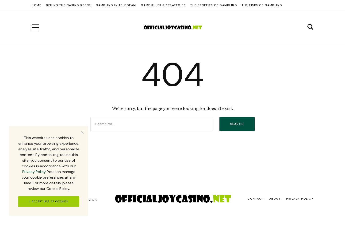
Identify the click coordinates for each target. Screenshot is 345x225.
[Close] (82, 132)
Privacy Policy (34, 171)
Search (237, 124)
